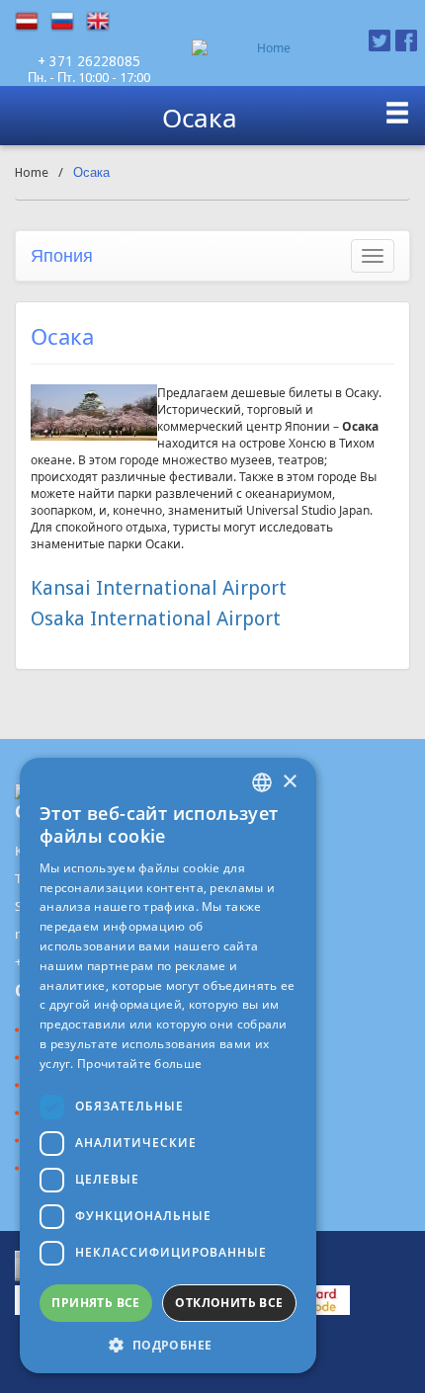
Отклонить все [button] (229, 1302)
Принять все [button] (95, 1302)
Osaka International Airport (156, 618)
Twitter (379, 40)
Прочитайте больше (139, 1063)
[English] (104, 22)
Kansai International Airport (159, 588)
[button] (168, 1344)
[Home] (265, 48)
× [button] (289, 782)
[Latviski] (32, 22)
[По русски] (68, 22)
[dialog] (168, 1065)
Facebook (406, 40)
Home (31, 172)
